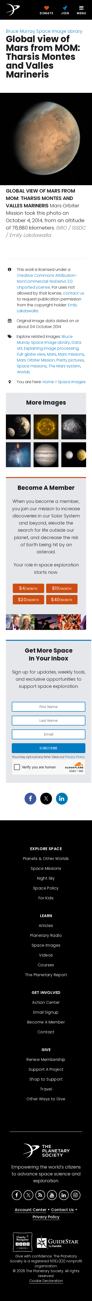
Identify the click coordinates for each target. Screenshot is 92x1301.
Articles (46, 925)
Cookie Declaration (46, 1280)
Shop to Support (46, 1079)
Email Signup (46, 1012)
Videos (46, 955)
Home (48, 382)
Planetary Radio (46, 935)
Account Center (30, 1210)
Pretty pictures (70, 360)
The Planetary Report (46, 975)
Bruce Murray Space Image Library (44, 31)
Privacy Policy (75, 757)
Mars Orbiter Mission (36, 360)
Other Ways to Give (45, 1099)
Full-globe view (31, 354)
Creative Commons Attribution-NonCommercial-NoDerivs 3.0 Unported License (47, 281)
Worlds (23, 372)
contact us (73, 293)
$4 (28, 588)
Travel (46, 1089)
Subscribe (48, 748)
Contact (46, 1032)
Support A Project (46, 1069)
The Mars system (64, 366)
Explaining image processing (51, 348)
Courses (46, 965)
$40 (61, 599)
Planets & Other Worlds (46, 858)
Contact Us (62, 1210)
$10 (61, 588)
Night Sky (46, 878)
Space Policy (46, 888)
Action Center (46, 1002)
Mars (51, 354)
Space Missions (46, 868)
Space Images (72, 382)
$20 (28, 599)
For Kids (46, 898)
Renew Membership (45, 1059)
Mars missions (71, 354)
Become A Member (46, 1022)
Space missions (32, 366)
